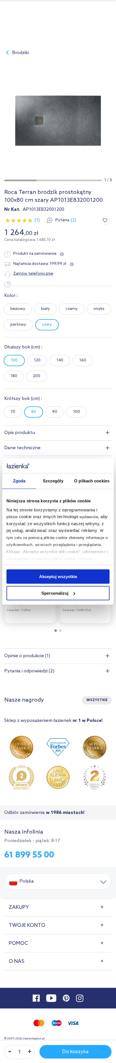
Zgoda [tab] (19, 480)
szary (47, 324)
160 (82, 360)
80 (33, 411)
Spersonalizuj (54, 593)
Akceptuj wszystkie (58, 576)
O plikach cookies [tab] (92, 480)
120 (37, 360)
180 (13, 376)
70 (12, 411)
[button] (20, 180)
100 (14, 360)
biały (45, 308)
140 (59, 360)
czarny (72, 308)
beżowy (17, 308)
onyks (98, 308)
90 (54, 411)
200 (36, 376)
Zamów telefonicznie (33, 273)
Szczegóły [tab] (53, 480)
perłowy (18, 324)
